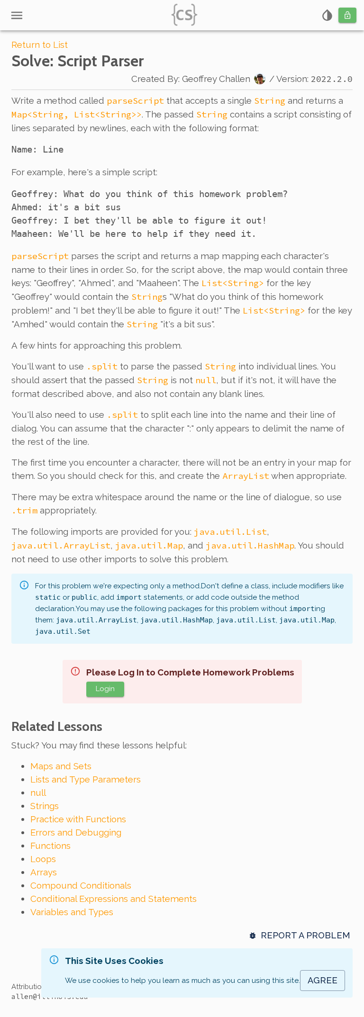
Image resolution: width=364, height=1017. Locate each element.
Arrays (43, 872)
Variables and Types (71, 912)
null (38, 792)
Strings (44, 806)
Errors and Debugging (75, 832)
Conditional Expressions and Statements (113, 898)
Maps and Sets (60, 766)
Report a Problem (305, 935)
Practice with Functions (78, 819)
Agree (322, 980)
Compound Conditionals (80, 885)
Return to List (39, 44)
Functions (50, 845)
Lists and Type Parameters (85, 779)
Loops (43, 859)
